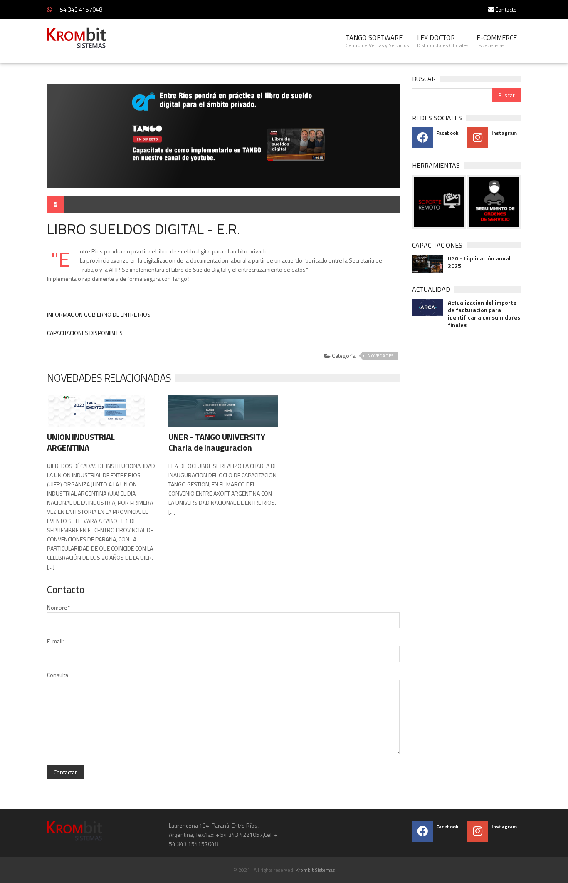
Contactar (65, 772)
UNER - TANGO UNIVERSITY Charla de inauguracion (216, 442)
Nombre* (58, 607)
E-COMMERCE (497, 40)
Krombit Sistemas (315, 870)
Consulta (57, 674)
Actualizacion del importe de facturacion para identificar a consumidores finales (484, 314)
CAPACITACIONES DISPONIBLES (85, 332)
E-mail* (56, 641)
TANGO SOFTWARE (377, 40)
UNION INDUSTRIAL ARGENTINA (81, 442)
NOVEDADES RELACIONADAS (109, 378)
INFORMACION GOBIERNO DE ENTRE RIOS (99, 314)
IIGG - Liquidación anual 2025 (479, 262)
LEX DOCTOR (442, 40)
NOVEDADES (380, 355)
